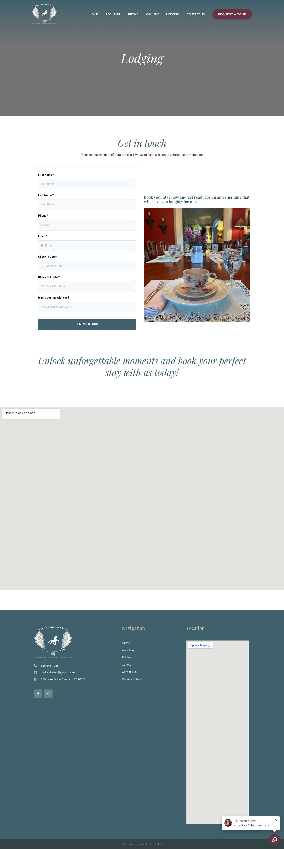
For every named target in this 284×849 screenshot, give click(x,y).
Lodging (172, 14)
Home (93, 14)
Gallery (152, 14)
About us (112, 14)
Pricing (133, 14)
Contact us (196, 14)
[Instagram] (48, 693)
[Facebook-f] (38, 693)
